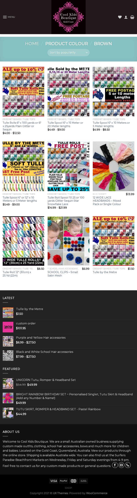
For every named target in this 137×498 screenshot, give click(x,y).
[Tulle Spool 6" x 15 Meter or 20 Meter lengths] (68, 91)
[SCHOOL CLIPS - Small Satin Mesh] (68, 241)
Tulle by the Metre (105, 272)
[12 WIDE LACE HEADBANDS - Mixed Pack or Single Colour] (113, 166)
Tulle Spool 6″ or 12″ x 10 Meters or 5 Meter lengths (20, 199)
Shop (68, 488)
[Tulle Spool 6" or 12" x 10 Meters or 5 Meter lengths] (23, 166)
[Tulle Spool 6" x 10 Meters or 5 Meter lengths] (113, 91)
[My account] (126, 17)
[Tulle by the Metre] (113, 241)
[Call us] (128, 465)
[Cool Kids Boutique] (68, 17)
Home (32, 43)
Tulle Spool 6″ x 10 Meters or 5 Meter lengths (111, 124)
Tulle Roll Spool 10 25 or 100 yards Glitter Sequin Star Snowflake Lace (66, 201)
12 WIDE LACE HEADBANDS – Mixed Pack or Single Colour (107, 201)
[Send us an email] (121, 465)
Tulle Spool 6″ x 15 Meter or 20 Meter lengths (65, 124)
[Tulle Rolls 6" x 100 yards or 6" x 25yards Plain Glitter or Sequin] (23, 91)
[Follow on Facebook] (115, 465)
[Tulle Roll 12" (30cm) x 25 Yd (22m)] (23, 241)
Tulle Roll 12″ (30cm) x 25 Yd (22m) (17, 274)
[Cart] (132, 17)
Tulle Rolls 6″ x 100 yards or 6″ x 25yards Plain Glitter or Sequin (22, 126)
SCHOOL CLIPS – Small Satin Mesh (63, 274)
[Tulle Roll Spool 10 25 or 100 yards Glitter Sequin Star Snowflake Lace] (68, 166)
